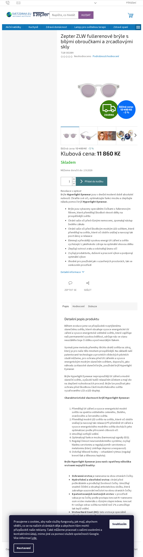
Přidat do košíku (94, 181)
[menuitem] (13, 27)
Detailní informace (71, 272)
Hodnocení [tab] (79, 306)
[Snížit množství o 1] (74, 183)
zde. (34, 538)
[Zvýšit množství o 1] (74, 179)
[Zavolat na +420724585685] (11, 2)
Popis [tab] (66, 306)
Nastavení (24, 548)
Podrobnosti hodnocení (106, 56)
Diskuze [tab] (92, 306)
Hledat (85, 15)
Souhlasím (119, 524)
